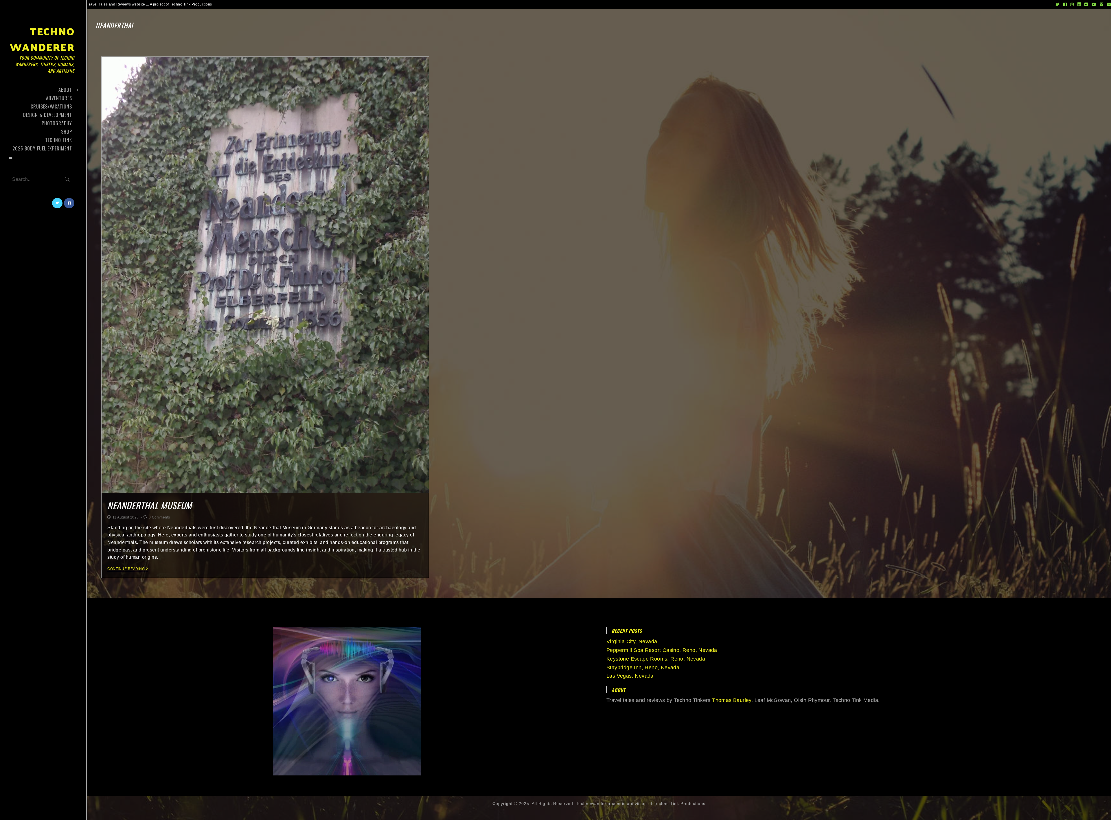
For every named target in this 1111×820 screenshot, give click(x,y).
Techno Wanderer (42, 47)
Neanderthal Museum (149, 505)
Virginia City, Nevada (631, 641)
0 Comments (159, 517)
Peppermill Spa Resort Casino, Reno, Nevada (661, 650)
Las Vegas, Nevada (630, 676)
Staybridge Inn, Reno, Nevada (642, 667)
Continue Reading (126, 569)
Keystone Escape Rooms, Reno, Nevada (655, 659)
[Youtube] (1094, 4)
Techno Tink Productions (679, 803)
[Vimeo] (1101, 4)
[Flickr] (1086, 4)
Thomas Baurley (731, 700)
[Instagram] (1072, 4)
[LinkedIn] (1079, 4)
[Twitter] (1058, 4)
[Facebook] (1065, 4)
